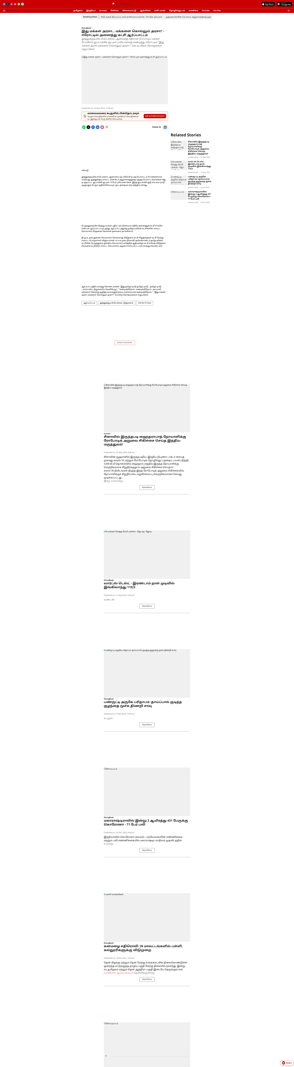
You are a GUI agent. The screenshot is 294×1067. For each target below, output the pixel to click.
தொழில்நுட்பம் (177, 11)
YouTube (206, 11)
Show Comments (124, 343)
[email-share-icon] (102, 128)
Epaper (289, 1063)
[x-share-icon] (88, 128)
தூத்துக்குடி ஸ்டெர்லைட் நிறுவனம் (116, 303)
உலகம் (103, 11)
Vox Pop (216, 11)
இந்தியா (91, 11)
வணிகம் (193, 11)
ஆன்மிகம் (145, 11)
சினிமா (114, 11)
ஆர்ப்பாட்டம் (89, 303)
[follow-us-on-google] (165, 127)
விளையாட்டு (129, 11)
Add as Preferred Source (154, 116)
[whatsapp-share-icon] (84, 128)
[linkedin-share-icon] (97, 128)
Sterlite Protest (144, 303)
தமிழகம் (78, 11)
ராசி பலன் (159, 11)
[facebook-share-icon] (93, 128)
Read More (147, 487)
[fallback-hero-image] (179, 145)
